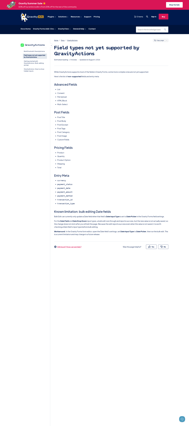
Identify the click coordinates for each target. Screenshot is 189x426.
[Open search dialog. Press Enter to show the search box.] (147, 16)
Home (56, 40)
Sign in (153, 17)
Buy (163, 16)
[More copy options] (166, 40)
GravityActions (72, 40)
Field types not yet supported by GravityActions (34, 56)
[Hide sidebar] (51, 45)
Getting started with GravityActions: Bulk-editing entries (34, 63)
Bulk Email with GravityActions (34, 51)
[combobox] (150, 29)
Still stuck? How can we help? (69, 247)
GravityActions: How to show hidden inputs (34, 70)
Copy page (160, 40)
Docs (63, 40)
